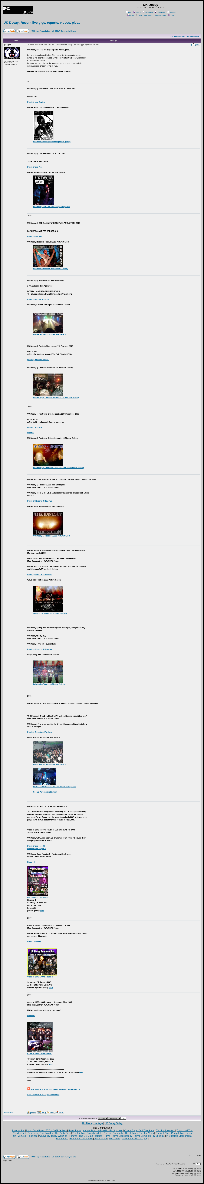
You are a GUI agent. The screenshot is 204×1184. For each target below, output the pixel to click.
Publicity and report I (36, 846)
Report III (31, 862)
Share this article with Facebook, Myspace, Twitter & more (55, 1089)
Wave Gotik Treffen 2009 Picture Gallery (50, 613)
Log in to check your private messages (152, 15)
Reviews (31, 1016)
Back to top (8, 1113)
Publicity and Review (36, 102)
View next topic (193, 36)
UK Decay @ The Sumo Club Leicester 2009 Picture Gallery (58, 468)
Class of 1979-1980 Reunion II (40, 977)
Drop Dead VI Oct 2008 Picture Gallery (49, 764)
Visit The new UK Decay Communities (43, 1095)
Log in (172, 15)
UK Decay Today (113, 1123)
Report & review (34, 941)
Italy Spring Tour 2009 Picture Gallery (49, 684)
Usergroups (161, 12)
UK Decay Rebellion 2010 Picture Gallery (50, 269)
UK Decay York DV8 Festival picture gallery (51, 207)
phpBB (97, 1180)
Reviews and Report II (36, 849)
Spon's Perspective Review (45, 792)
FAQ (130, 12)
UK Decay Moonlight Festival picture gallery (51, 142)
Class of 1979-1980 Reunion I (39, 1054)
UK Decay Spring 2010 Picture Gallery (49, 334)
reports (30, 433)
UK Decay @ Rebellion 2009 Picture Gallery (51, 536)
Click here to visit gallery (37, 897)
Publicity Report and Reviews (39, 732)
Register (173, 12)
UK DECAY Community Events (64, 31)
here (42, 911)
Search (138, 12)
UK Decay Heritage (92, 1123)
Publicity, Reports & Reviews (39, 501)
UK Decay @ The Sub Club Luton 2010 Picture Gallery (56, 398)
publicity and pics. (35, 427)
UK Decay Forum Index (41, 31)
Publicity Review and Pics (38, 299)
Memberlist (149, 12)
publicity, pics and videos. (38, 360)
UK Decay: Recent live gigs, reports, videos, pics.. (41, 22)
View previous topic (177, 36)
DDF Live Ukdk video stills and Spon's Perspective (54, 787)
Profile (131, 15)
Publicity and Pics (34, 167)
